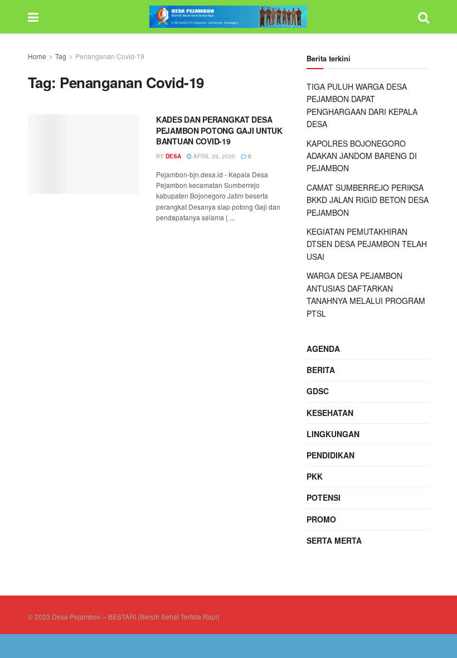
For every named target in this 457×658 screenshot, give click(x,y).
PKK (315, 476)
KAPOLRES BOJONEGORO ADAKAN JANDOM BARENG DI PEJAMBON (362, 156)
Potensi (324, 497)
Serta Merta (334, 540)
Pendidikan (330, 455)
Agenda (323, 348)
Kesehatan (330, 412)
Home (37, 56)
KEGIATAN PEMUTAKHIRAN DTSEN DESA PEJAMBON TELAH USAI (367, 244)
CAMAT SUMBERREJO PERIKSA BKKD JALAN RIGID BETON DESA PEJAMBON (368, 200)
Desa (173, 156)
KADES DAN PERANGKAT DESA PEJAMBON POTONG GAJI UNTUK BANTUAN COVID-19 (219, 130)
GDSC (318, 390)
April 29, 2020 (213, 156)
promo (321, 519)
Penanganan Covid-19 (109, 56)
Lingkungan (333, 433)
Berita (321, 369)
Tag (60, 56)
